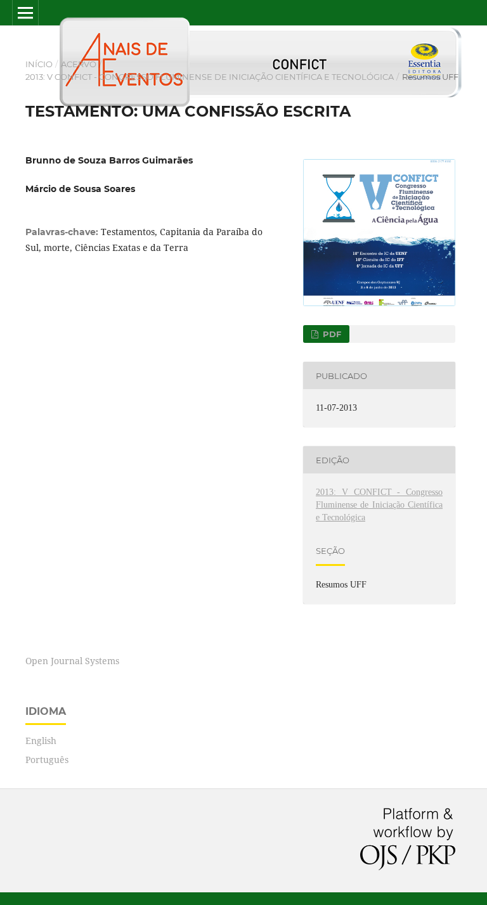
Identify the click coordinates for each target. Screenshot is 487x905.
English (40, 741)
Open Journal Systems (72, 661)
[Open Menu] (25, 12)
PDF (330, 334)
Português (46, 760)
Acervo (78, 64)
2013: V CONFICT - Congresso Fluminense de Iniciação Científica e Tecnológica (209, 77)
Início (39, 64)
